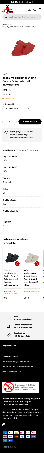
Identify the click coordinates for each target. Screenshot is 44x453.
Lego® (4, 74)
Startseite (5, 24)
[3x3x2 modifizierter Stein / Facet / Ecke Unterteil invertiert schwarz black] (12, 258)
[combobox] (22, 17)
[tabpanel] (22, 191)
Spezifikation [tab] (8, 150)
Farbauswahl (8, 104)
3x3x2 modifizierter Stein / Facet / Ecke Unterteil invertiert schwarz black (11, 277)
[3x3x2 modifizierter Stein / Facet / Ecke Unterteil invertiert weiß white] (32, 258)
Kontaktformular (14, 371)
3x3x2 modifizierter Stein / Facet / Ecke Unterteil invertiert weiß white (31, 277)
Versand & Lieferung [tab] (28, 150)
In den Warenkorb (30, 122)
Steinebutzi (12, 447)
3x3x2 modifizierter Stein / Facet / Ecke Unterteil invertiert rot (19, 27)
